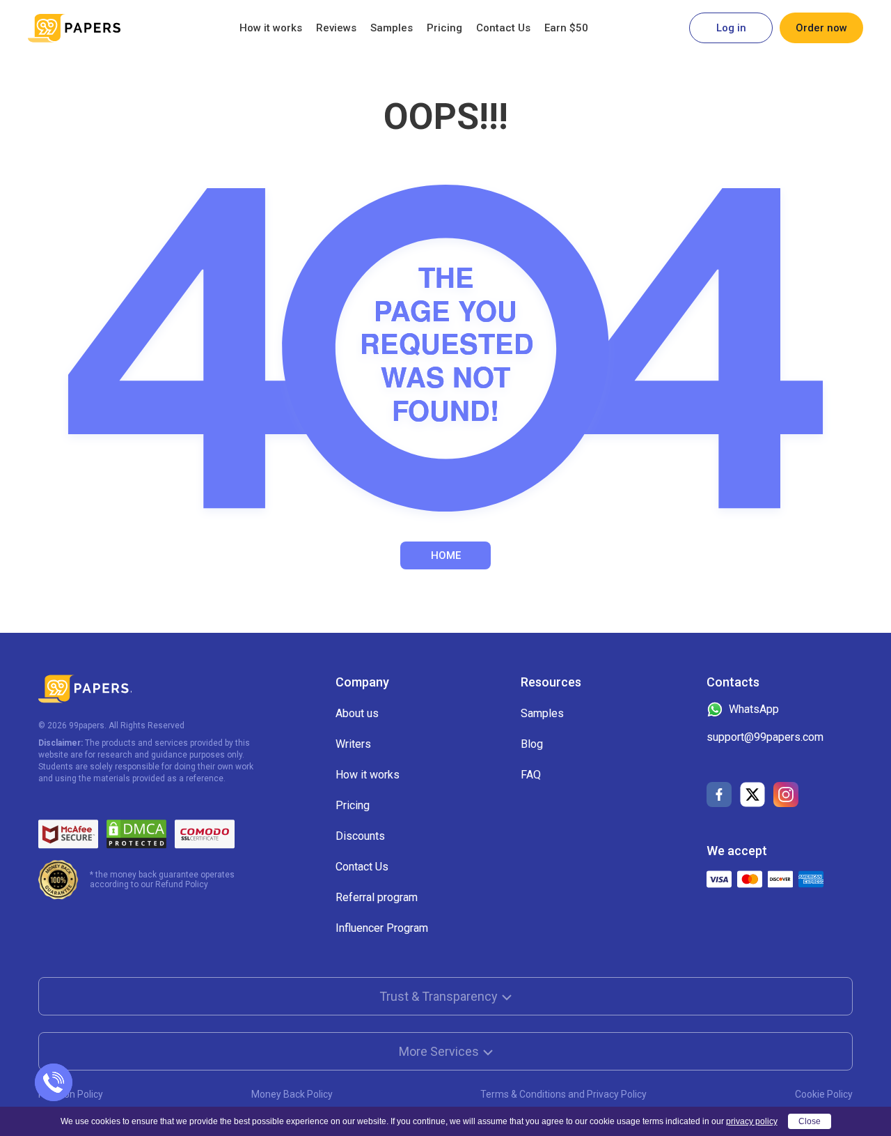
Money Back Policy (292, 1094)
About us (357, 713)
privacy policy (752, 1121)
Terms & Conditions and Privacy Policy (563, 1094)
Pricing (444, 28)
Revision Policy (70, 1094)
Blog (532, 744)
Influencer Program (382, 928)
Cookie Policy (824, 1094)
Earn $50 (566, 28)
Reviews (336, 28)
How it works (270, 28)
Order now (821, 28)
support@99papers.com (765, 737)
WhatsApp (754, 709)
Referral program (377, 897)
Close (809, 1121)
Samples (391, 28)
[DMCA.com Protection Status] (136, 834)
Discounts (360, 836)
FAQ (531, 774)
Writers (353, 744)
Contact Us (503, 28)
